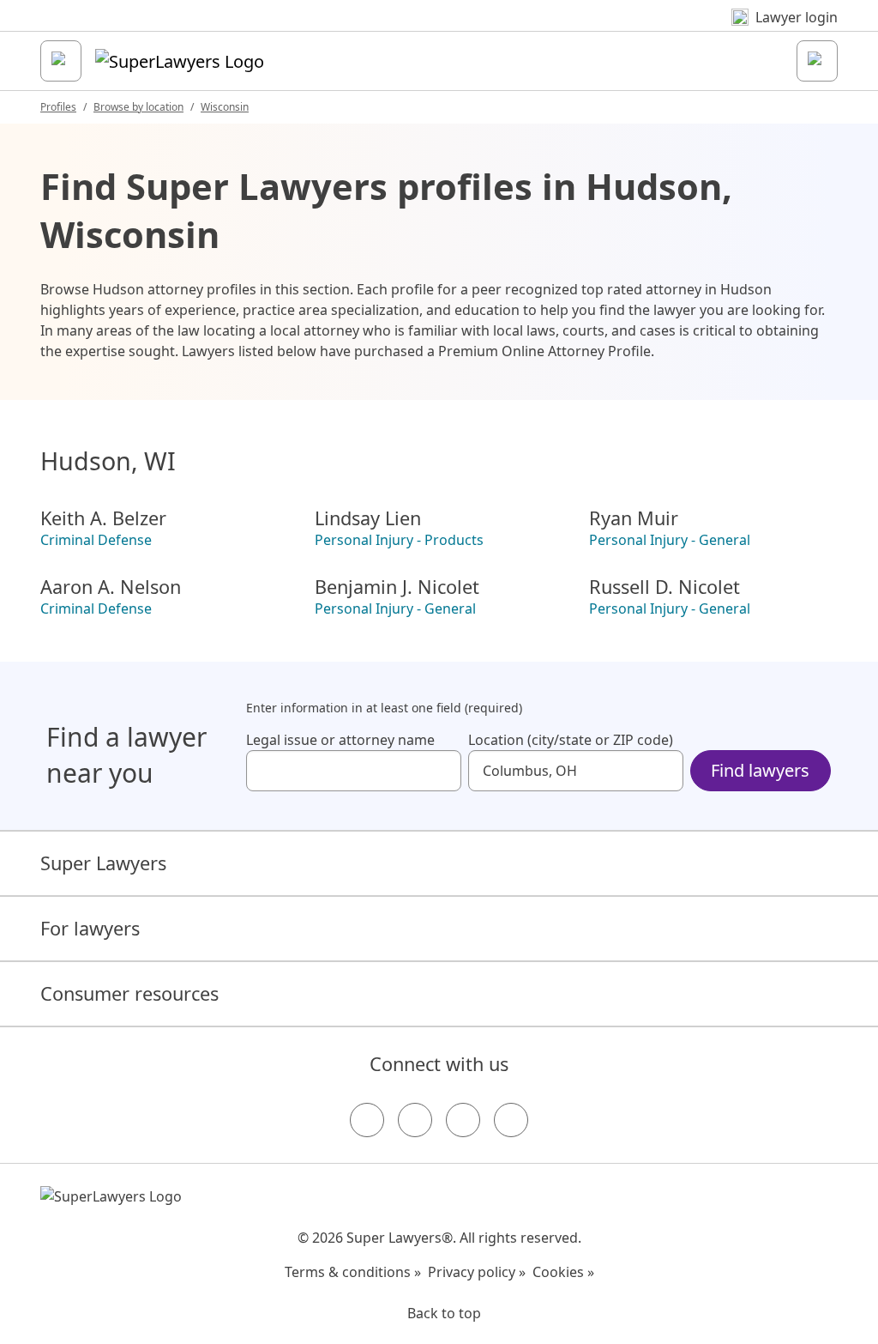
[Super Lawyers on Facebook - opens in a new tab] (367, 1120)
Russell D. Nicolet (664, 587)
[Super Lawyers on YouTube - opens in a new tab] (463, 1120)
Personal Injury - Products (399, 539)
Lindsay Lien (368, 518)
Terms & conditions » (353, 1271)
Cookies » (563, 1271)
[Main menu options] (60, 61)
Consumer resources (129, 993)
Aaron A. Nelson (110, 587)
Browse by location (138, 107)
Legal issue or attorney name (340, 739)
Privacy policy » (477, 1271)
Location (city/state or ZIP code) (570, 739)
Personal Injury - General (669, 539)
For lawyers (90, 928)
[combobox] (353, 770)
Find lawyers (760, 770)
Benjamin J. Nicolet (397, 587)
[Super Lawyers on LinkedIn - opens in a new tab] (511, 1120)
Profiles (58, 107)
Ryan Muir (633, 518)
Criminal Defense (96, 539)
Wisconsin (225, 107)
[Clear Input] (440, 770)
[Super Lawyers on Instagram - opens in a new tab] (415, 1120)
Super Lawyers (103, 863)
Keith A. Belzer (103, 518)
